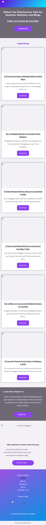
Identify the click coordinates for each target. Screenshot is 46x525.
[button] (42, 4)
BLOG (23, 487)
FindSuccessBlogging (28, 514)
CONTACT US (23, 490)
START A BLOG (23, 475)
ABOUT (23, 481)
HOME (23, 478)
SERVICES (23, 484)
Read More (23, 95)
